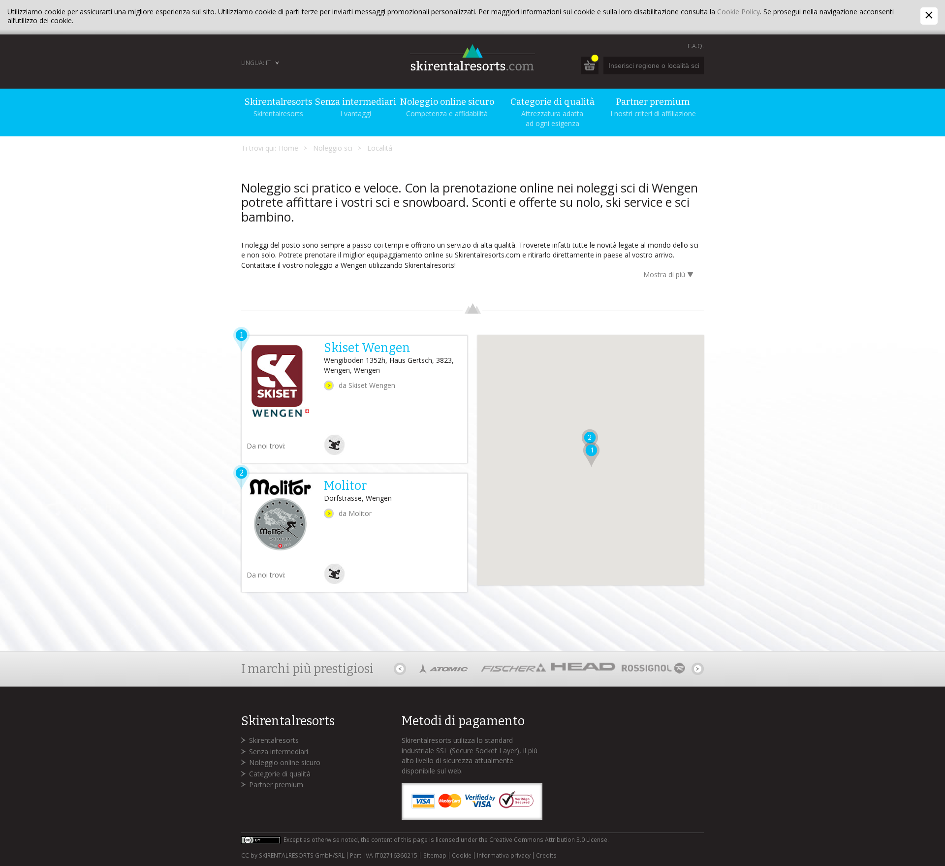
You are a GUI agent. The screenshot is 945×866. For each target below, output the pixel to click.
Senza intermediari (278, 751)
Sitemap (434, 855)
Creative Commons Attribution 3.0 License (548, 839)
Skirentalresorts (274, 740)
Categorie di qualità (280, 773)
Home (288, 148)
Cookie (462, 855)
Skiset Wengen (367, 348)
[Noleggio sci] (334, 452)
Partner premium (276, 784)
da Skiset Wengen (367, 385)
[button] (591, 454)
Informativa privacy (504, 855)
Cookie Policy (738, 11)
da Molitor (355, 513)
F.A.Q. (696, 46)
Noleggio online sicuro (284, 762)
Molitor (345, 486)
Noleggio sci (332, 148)
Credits (546, 855)
